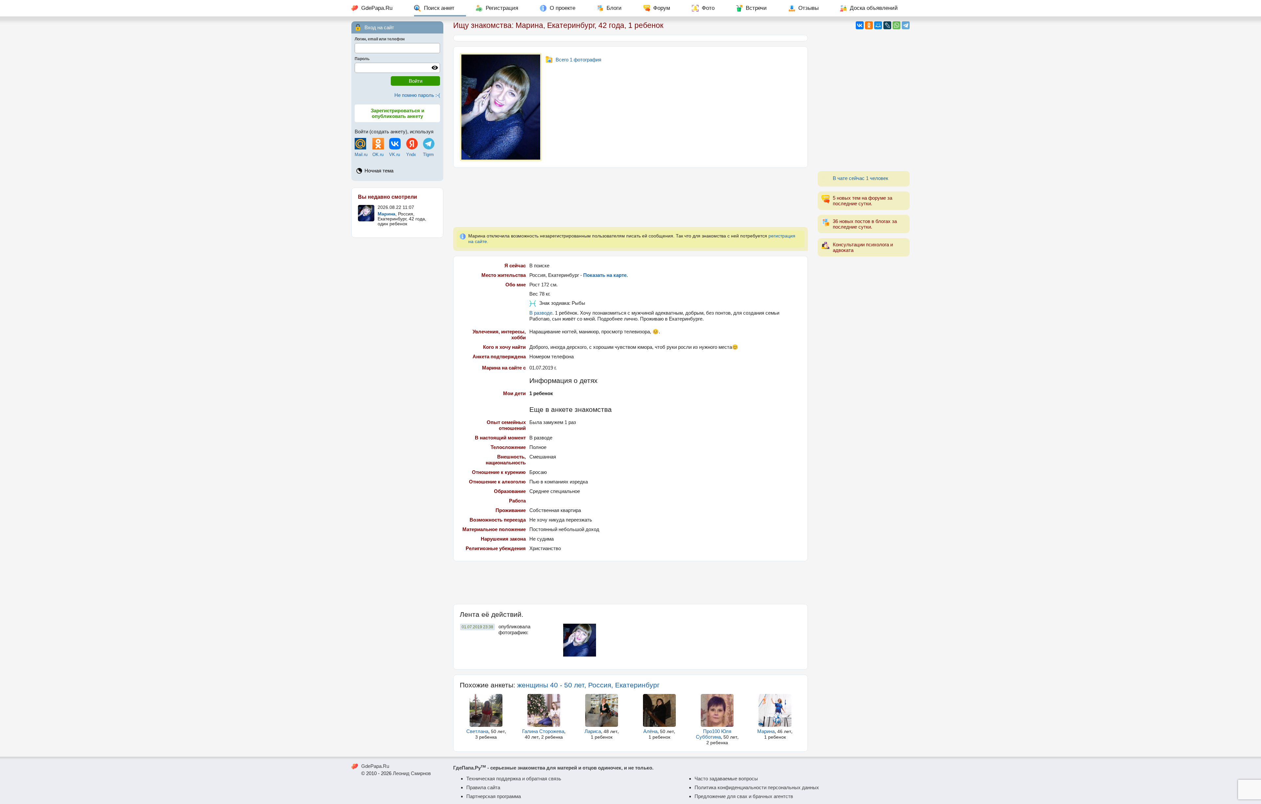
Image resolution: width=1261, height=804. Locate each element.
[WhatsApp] (896, 25)
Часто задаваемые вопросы (726, 778)
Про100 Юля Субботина (713, 734)
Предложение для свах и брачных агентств (744, 796)
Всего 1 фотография (578, 59)
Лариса (593, 731)
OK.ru (378, 154)
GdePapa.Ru (376, 8)
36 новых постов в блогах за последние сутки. (865, 224)
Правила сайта (483, 787)
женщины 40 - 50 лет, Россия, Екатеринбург (588, 685)
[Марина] (774, 710)
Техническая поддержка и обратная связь (513, 778)
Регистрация (502, 8)
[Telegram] (906, 25)
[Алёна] (659, 710)
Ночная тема (379, 170)
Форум (661, 8)
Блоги (614, 8)
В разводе (540, 313)
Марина (766, 731)
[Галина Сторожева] (544, 710)
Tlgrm (428, 154)
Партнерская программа (493, 796)
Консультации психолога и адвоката (863, 247)
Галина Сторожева (543, 731)
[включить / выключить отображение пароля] (434, 67)
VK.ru (394, 154)
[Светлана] (486, 710)
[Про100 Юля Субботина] (717, 710)
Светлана (477, 731)
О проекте (562, 8)
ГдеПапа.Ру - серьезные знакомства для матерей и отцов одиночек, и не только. (553, 767)
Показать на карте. (605, 275)
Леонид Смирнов (412, 773)
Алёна (650, 731)
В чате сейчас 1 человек (860, 178)
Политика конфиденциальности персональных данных (757, 787)
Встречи (756, 8)
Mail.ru (361, 154)
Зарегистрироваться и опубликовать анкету (397, 113)
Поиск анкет (439, 8)
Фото (708, 8)
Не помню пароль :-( (417, 95)
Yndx (411, 154)
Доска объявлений (874, 8)
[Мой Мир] (878, 25)
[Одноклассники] (869, 25)
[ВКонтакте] (860, 25)
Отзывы (808, 8)
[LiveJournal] (887, 25)
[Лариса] (601, 710)
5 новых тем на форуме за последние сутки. (862, 200)
